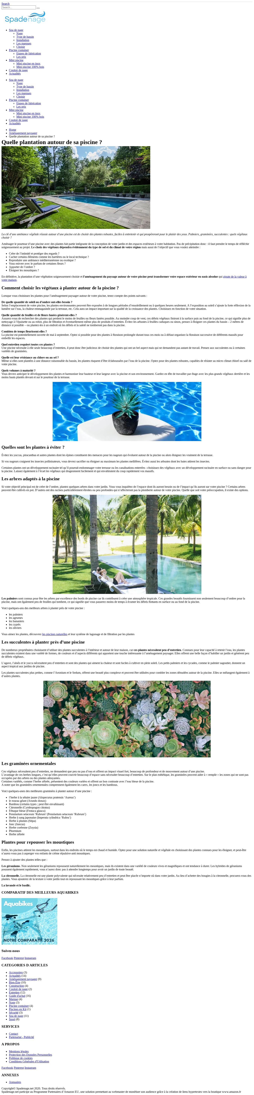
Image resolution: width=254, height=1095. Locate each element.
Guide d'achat (17, 995)
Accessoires (16, 972)
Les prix (21, 56)
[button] (5, 3)
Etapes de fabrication (28, 53)
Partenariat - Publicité (21, 1037)
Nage (19, 33)
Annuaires (15, 1082)
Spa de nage (16, 30)
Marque (13, 999)
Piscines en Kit (17, 1009)
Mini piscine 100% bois (30, 66)
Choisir (20, 46)
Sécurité (13, 1012)
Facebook (7, 958)
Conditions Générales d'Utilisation (29, 1061)
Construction (16, 985)
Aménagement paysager (23, 979)
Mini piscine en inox (28, 63)
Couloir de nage (18, 70)
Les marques (23, 43)
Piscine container (19, 50)
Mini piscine (16, 60)
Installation (22, 40)
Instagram (30, 958)
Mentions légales (19, 1051)
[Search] (38, 8)
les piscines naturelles (54, 634)
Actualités (15, 73)
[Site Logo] (24, 23)
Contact (13, 1033)
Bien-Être (14, 982)
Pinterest (19, 958)
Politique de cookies (21, 1058)
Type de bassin (25, 36)
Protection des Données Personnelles (30, 1054)
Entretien (14, 992)
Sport (12, 1019)
